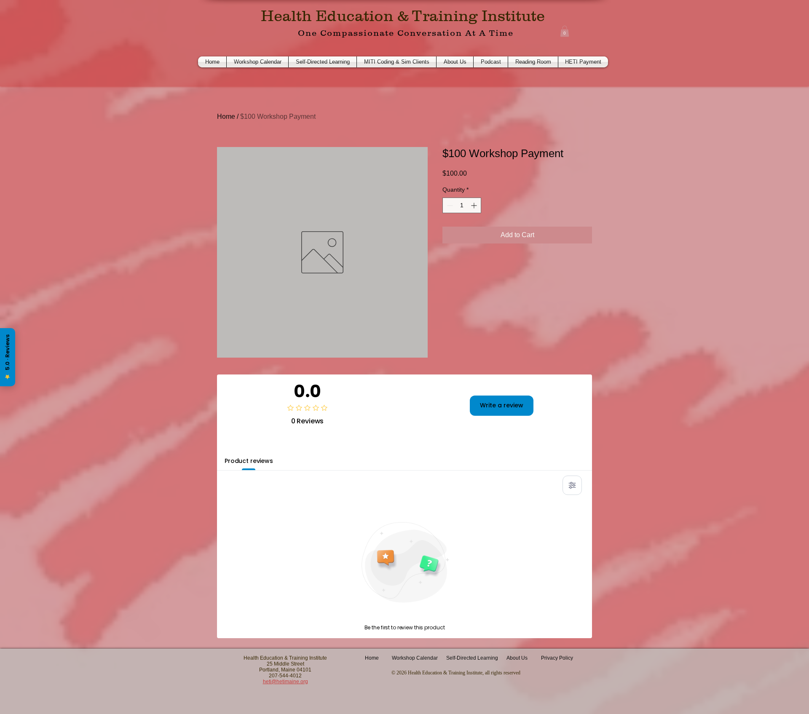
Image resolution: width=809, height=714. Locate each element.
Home (226, 116)
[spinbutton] (461, 205)
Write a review (501, 405)
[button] (564, 31)
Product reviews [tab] (249, 461)
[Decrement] (449, 205)
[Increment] (474, 205)
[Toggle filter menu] (572, 485)
